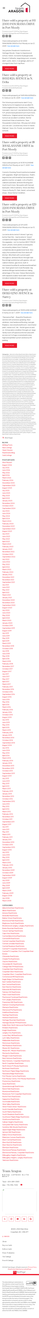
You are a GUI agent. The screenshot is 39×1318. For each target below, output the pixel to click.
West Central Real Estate (9, 427)
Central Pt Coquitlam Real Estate (14, 949)
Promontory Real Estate (8, 408)
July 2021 (5, 585)
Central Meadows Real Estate (14, 366)
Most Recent (7, 462)
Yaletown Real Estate (14, 434)
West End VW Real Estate (23, 427)
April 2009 (6, 888)
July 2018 (5, 651)
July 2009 (5, 880)
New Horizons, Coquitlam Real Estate (24, 400)
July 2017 (5, 674)
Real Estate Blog (8, 453)
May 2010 (6, 857)
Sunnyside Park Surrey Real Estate (11, 422)
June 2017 (6, 676)
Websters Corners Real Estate (25, 425)
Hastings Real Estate (14, 386)
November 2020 (8, 603)
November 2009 (8, 870)
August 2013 (7, 776)
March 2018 (6, 661)
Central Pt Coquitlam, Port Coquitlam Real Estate (22, 367)
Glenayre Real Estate (8, 384)
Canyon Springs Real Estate (22, 361)
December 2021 (8, 577)
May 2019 (5, 638)
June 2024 (6, 513)
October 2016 (7, 692)
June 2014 (6, 750)
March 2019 (6, 643)
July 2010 (5, 852)
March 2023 (6, 544)
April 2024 (6, 518)
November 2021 (8, 580)
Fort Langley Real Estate (27, 381)
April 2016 (5, 704)
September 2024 (8, 508)
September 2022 (8, 557)
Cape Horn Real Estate (10, 933)
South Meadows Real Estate (13, 1114)
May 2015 (5, 725)
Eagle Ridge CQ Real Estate (14, 376)
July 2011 (5, 827)
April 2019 (5, 641)
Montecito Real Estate (8, 398)
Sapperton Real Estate (12, 413)
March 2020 (6, 620)
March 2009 (6, 890)
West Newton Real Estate (12, 1145)
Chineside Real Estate (8, 369)
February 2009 (7, 893)
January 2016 (7, 712)
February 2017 (7, 687)
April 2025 (6, 498)
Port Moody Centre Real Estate (18, 155)
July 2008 (6, 898)
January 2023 (7, 549)
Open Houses (7, 450)
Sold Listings (7, 455)
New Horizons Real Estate (12, 1058)
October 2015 (7, 715)
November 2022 (8, 552)
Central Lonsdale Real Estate (13, 943)
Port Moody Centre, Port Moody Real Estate (18, 407)
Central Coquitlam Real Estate (14, 364)
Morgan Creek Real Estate (22, 398)
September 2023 (8, 529)
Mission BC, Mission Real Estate (23, 396)
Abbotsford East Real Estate (17, 354)
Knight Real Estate (11, 391)
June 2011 (5, 829)
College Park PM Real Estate (29, 371)
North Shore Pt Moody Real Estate (15, 1066)
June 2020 (6, 613)
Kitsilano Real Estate (10, 1028)
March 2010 (6, 862)
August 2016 (7, 697)
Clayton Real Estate (9, 961)
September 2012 (8, 801)
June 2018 (6, 653)
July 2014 (5, 748)
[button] (4, 1219)
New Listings (7, 448)
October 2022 (7, 554)
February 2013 (7, 791)
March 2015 (6, 730)
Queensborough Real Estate (13, 1086)
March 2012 (6, 811)
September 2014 (8, 743)
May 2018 (5, 656)
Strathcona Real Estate (8, 420)
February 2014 (7, 761)
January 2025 (7, 501)
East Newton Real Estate (22, 378)
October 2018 (7, 648)
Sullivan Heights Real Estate (23, 420)
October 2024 (7, 506)
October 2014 (7, 740)
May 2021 (5, 590)
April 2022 (6, 567)
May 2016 (5, 702)
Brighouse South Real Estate (13, 923)
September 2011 (8, 822)
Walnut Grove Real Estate (10, 425)
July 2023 (5, 534)
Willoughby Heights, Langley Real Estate (17, 1158)
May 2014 (6, 753)
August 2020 (7, 608)
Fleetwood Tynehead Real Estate (12, 381)
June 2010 (6, 855)
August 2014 (7, 745)
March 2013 (6, 788)
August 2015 (7, 717)
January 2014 (7, 763)
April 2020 (6, 618)
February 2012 (7, 814)
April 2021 (5, 592)
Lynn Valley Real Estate (20, 393)
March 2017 (6, 684)
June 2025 (6, 493)
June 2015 (6, 722)
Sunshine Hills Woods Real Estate (14, 1127)
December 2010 (8, 842)
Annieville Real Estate (15, 88)
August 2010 (7, 850)
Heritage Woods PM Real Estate (18, 33)
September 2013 (8, 773)
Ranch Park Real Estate (15, 410)
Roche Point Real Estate (11, 1096)
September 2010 (8, 847)
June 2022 (6, 562)
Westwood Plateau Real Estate (14, 1150)
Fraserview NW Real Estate (9, 383)
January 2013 (7, 794)
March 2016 (6, 707)
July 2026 (5, 468)
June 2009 (6, 883)
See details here (13, 46)
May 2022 (6, 564)
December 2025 (8, 483)
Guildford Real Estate (10, 1012)
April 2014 (6, 755)
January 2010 (7, 868)
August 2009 (7, 878)
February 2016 (7, 710)
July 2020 (6, 610)
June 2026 (6, 470)
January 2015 (7, 735)
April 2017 (5, 681)
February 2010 (7, 865)
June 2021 (6, 587)
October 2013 (7, 771)
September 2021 (8, 582)
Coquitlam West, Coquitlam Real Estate (13, 374)
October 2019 (7, 625)
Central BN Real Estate (11, 938)
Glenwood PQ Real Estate (21, 384)
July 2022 (5, 559)
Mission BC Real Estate (8, 396)
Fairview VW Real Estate (17, 379)
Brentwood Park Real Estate (14, 357)
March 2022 (6, 569)
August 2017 (7, 671)
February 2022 (7, 572)
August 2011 (6, 824)
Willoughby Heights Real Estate (11, 432)
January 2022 (7, 574)
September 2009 (8, 875)
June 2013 (6, 781)
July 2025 (5, 490)
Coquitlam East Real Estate (10, 373)
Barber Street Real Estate (12, 918)
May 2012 (5, 806)
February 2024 (8, 524)
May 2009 (6, 885)
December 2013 (8, 766)
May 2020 (6, 615)
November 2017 (8, 666)
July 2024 (6, 511)
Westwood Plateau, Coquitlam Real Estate (20, 430)
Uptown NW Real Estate (30, 423)
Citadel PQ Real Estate (21, 369)
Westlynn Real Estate (19, 429)
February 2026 (7, 480)
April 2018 (5, 659)
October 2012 (7, 799)
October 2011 (7, 819)
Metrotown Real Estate (12, 395)
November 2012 (8, 796)
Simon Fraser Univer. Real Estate (21, 415)
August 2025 (7, 488)
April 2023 (6, 541)
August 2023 (7, 531)
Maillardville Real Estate (11, 1040)
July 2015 (5, 720)
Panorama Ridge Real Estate (17, 302)
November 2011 (8, 817)
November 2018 (8, 646)
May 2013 (5, 783)
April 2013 (5, 786)
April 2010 (6, 860)
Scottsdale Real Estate (25, 413)
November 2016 (8, 689)
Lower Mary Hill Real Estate (12, 1035)
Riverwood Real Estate (28, 410)
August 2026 (7, 465)
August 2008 (7, 895)
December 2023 (8, 526)
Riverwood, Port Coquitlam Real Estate (13, 412)
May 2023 (6, 539)
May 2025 (6, 495)
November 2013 (8, 768)
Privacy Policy (32, 1267)
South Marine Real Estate (21, 417)
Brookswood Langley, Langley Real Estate (18, 359)
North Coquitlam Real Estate (10, 401)
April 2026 (6, 475)
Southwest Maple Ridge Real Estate (24, 418)
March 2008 (6, 901)
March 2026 (6, 478)
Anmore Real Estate (7, 356)
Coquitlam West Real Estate (26, 373)
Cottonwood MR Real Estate (13, 977)
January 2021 (7, 597)
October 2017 (7, 669)
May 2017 (5, 679)
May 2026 (6, 473)
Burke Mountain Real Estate (12, 928)
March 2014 (6, 758)
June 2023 (6, 536)
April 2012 (5, 809)
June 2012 (6, 804)
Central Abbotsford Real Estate (17, 362)
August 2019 (7, 631)
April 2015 (5, 727)
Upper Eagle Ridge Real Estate (14, 423)
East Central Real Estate (8, 378)
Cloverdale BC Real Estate (13, 371)
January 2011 (7, 839)
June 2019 (6, 636)
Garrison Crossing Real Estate (25, 383)
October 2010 (7, 845)
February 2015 (7, 732)
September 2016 (8, 694)
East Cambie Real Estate (29, 376)
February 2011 (7, 837)
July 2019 (5, 633)
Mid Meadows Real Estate (26, 395)
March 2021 (6, 595)
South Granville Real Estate (12, 1109)
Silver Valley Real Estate (11, 1104)
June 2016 (6, 699)
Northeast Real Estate (12, 403)
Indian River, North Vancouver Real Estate (14, 390)
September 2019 (8, 628)
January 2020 (7, 623)
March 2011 (6, 834)
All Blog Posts (7, 445)
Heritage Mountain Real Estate (10, 388)
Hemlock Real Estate (26, 386)
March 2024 (6, 521)
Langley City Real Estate (23, 391)
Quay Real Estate (20, 408)
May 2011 (5, 832)
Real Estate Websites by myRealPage (19, 1269)
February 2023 (7, 546)
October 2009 (7, 873)
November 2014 (8, 738)
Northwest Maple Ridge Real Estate (15, 1071)
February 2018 (7, 664)
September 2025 (8, 485)
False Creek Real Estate (30, 379)
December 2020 (8, 600)
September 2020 (8, 605)
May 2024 (6, 516)
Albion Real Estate (31, 354)
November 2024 (8, 503)
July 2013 (5, 778)
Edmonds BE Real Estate (11, 989)
